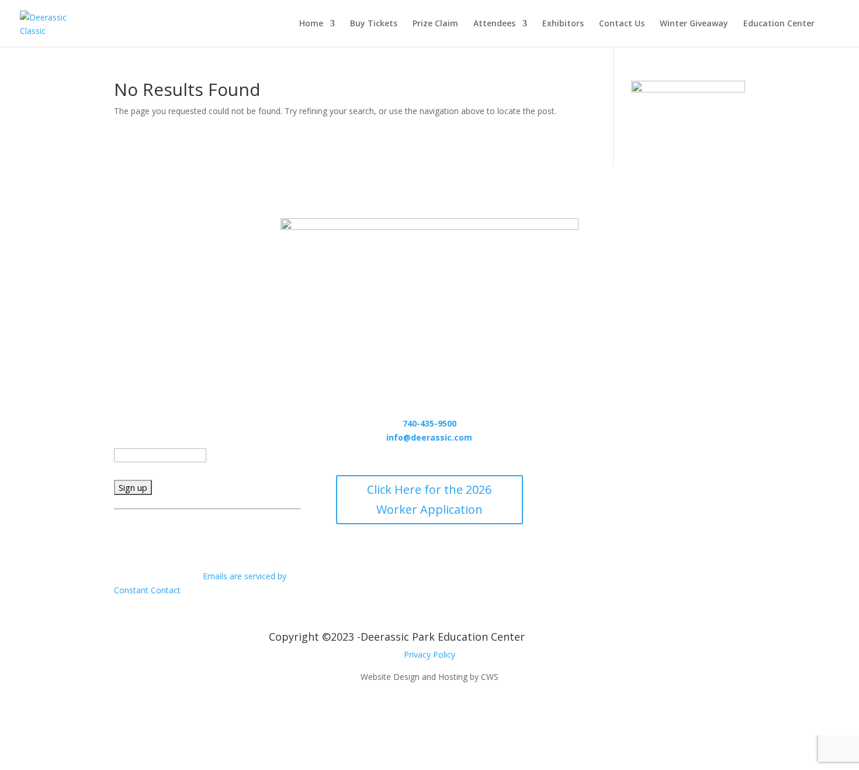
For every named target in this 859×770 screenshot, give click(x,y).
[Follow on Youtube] (675, 421)
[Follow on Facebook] (628, 421)
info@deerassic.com (429, 437)
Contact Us (622, 24)
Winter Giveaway (694, 24)
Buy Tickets (373, 24)
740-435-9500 (429, 423)
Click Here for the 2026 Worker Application (429, 499)
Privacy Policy (429, 654)
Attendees (494, 24)
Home (311, 24)
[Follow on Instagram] (651, 421)
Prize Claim (435, 24)
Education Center (779, 24)
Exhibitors (563, 24)
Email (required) (147, 440)
